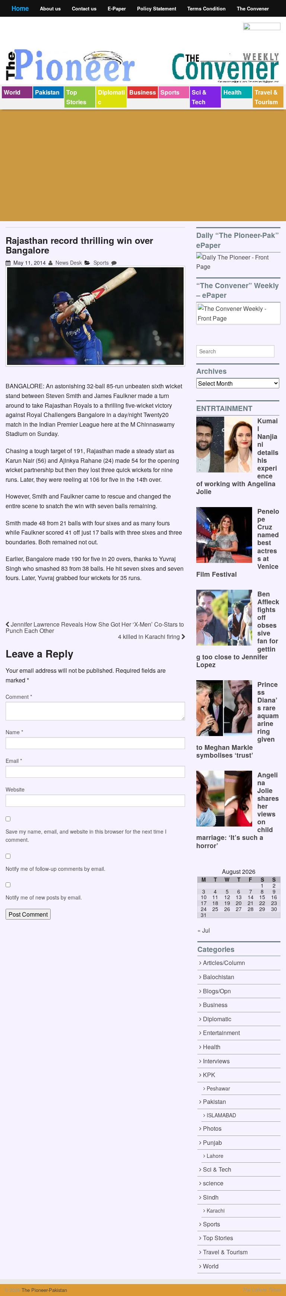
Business (142, 92)
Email (14, 760)
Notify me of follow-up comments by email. (55, 868)
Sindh (211, 1197)
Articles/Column (224, 962)
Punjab (212, 1142)
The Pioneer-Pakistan (43, 1289)
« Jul (203, 930)
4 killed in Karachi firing (149, 636)
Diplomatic (111, 97)
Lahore (215, 1155)
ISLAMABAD (221, 1115)
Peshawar (218, 1088)
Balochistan (218, 976)
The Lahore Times (261, 1289)
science (213, 1183)
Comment (19, 696)
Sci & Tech (199, 97)
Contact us (84, 8)
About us (50, 8)
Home (20, 8)
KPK (209, 1074)
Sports (170, 92)
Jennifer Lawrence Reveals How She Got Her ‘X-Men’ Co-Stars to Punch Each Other (95, 627)
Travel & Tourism (266, 97)
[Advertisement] (143, 165)
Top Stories (76, 97)
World (12, 92)
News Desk (68, 262)
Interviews (216, 1061)
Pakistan (47, 92)
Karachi (216, 1210)
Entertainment (221, 1032)
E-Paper (117, 8)
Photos (212, 1128)
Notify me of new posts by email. (44, 897)
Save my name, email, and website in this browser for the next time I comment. (86, 835)
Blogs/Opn (217, 991)
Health (232, 92)
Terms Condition (206, 8)
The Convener (253, 8)
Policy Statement (156, 8)
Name (14, 732)
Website (15, 789)
